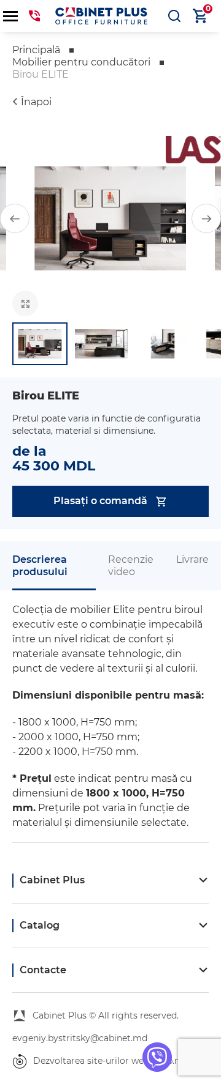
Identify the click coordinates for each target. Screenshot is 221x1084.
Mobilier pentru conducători (81, 62)
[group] (110, 218)
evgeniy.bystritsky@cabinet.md (79, 1038)
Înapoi (36, 102)
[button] (14, 218)
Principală (36, 50)
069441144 (34, 16)
